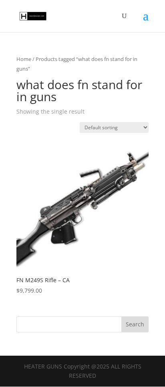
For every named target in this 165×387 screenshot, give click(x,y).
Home (23, 59)
